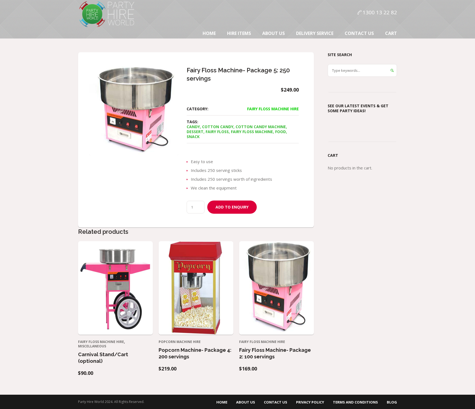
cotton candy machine (261, 126)
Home (221, 402)
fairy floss (217, 131)
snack (193, 136)
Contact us (275, 402)
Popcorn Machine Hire (180, 341)
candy (193, 126)
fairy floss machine (252, 131)
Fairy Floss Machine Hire (273, 108)
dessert (195, 131)
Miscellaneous (92, 346)
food (280, 131)
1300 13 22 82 (380, 12)
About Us (245, 402)
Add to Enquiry (232, 207)
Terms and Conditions (355, 402)
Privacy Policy (310, 402)
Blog (392, 402)
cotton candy (217, 126)
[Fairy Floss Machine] (133, 110)
